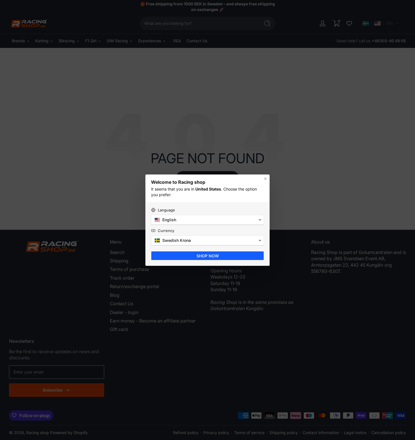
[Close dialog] (265, 179)
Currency (166, 230)
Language (166, 210)
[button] (207, 220)
